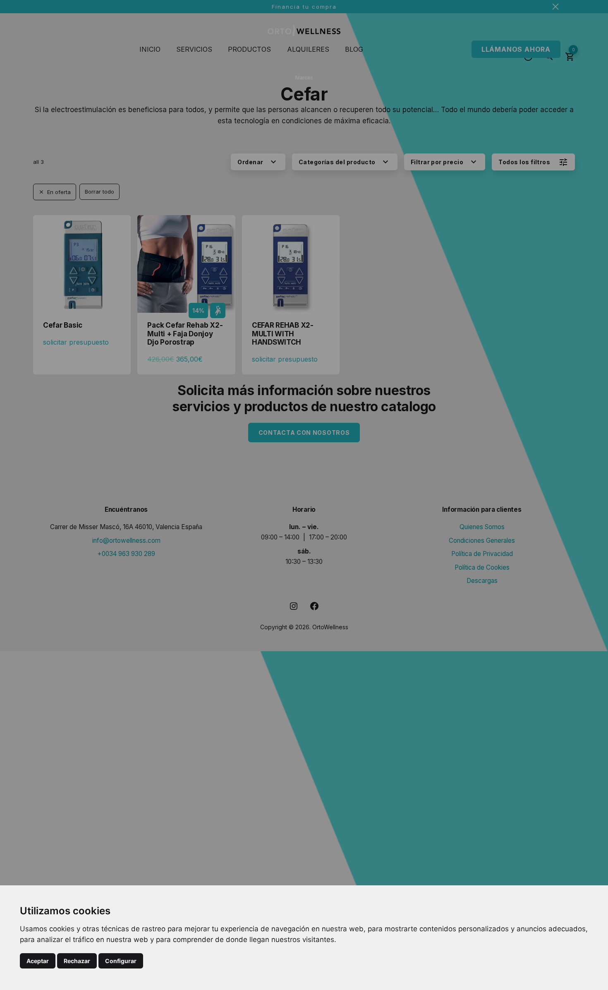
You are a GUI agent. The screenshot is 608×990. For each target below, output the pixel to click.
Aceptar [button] (37, 960)
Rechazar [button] (77, 960)
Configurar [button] (120, 960)
